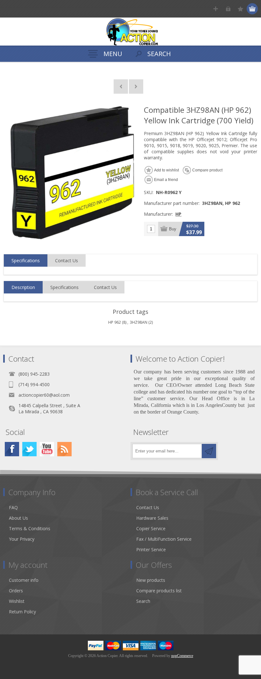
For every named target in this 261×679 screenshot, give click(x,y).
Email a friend (166, 179)
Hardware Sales (152, 518)
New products (150, 580)
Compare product (207, 170)
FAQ (13, 507)
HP (178, 214)
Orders (16, 591)
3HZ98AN (138, 322)
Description (23, 287)
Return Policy (22, 612)
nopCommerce (182, 656)
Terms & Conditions (29, 528)
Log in (228, 8)
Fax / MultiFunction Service (164, 539)
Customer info (24, 580)
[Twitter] (29, 449)
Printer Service (151, 549)
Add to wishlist (166, 170)
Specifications (25, 260)
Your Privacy (21, 539)
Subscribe (209, 451)
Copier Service (151, 528)
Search (143, 601)
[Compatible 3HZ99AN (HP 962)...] (136, 86)
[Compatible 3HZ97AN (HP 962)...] (121, 86)
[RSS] (64, 449)
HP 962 (114, 322)
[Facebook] (12, 449)
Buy (172, 229)
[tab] (25, 260)
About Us (18, 518)
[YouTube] (47, 449)
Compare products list (159, 591)
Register (215, 8)
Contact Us (66, 260)
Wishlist (17, 601)
